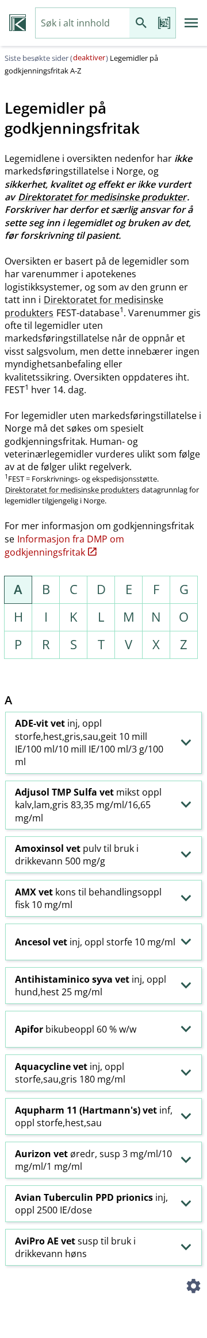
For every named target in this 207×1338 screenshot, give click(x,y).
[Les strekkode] (163, 23)
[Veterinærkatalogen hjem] (17, 22)
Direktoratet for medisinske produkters (84, 306)
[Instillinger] (193, 1287)
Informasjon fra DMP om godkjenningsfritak (64, 546)
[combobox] (82, 23)
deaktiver (89, 57)
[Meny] (191, 23)
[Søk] (140, 23)
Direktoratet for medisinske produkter (102, 197)
